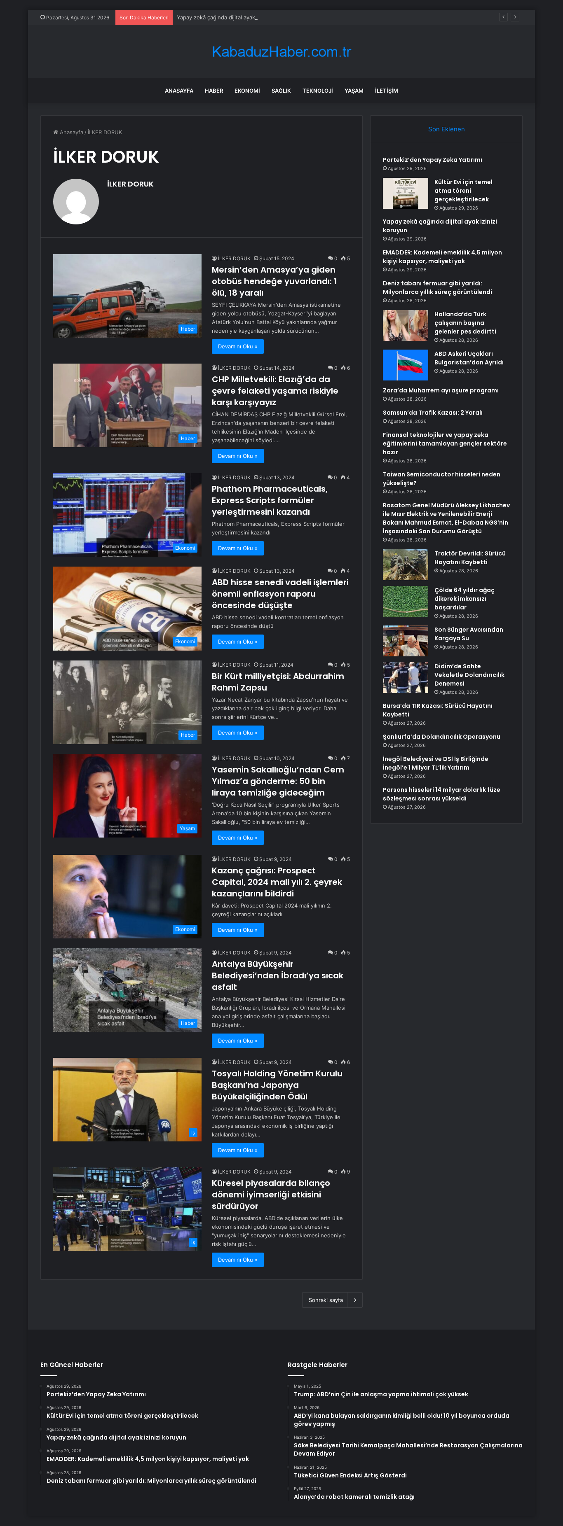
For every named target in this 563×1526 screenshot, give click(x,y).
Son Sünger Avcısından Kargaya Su (468, 633)
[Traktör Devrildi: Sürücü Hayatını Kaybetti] (405, 564)
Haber (214, 90)
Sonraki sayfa (326, 1300)
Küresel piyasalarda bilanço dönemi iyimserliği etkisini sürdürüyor (271, 1194)
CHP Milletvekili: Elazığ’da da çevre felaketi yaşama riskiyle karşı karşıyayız (275, 390)
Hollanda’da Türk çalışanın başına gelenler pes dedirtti (465, 323)
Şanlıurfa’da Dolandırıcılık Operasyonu (441, 737)
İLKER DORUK (130, 184)
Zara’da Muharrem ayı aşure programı (441, 390)
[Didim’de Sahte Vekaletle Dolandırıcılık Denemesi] (405, 677)
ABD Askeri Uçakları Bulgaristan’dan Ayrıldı (469, 358)
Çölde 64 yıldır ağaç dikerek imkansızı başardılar (464, 598)
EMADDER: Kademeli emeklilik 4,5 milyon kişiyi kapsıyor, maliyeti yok (442, 256)
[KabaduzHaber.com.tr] (281, 52)
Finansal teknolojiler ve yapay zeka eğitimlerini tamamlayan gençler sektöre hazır (445, 443)
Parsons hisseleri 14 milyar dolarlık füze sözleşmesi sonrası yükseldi (441, 794)
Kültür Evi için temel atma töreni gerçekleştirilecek (463, 190)
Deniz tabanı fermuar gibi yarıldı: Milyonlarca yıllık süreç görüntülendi (437, 287)
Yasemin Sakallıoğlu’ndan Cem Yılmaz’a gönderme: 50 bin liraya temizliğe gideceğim (278, 781)
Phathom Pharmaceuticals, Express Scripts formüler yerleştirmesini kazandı (270, 500)
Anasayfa (179, 90)
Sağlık (281, 90)
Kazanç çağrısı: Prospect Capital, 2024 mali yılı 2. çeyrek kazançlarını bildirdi (277, 882)
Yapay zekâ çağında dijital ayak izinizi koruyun (235, 17)
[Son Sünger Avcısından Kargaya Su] (405, 640)
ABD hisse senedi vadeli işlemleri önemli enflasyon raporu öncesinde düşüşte (280, 593)
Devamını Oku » (238, 346)
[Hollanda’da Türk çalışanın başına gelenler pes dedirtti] (405, 325)
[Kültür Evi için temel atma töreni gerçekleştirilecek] (405, 193)
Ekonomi (247, 90)
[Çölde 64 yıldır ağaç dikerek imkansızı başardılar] (405, 601)
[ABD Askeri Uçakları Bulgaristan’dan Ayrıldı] (405, 365)
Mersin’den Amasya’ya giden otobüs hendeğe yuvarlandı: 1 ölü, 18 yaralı (274, 281)
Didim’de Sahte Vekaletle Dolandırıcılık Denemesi (469, 675)
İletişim (386, 90)
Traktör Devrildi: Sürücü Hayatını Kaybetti (470, 557)
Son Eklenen (446, 129)
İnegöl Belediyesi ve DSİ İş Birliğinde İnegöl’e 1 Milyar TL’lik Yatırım (435, 763)
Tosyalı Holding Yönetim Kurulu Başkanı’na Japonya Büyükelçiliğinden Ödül (277, 1085)
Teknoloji (318, 90)
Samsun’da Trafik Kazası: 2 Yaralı (433, 412)
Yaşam (354, 90)
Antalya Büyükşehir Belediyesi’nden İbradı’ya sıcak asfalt (277, 975)
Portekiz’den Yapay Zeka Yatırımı (432, 160)
